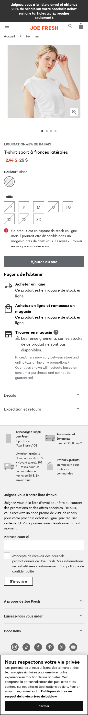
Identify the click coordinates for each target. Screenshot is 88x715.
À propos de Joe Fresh (22, 601)
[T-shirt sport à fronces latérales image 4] (55, 131)
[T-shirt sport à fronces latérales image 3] (51, 131)
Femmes (32, 36)
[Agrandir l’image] (74, 112)
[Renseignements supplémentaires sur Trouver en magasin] (56, 332)
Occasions (12, 630)
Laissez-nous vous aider (23, 615)
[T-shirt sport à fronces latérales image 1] (42, 131)
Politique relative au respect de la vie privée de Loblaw (38, 693)
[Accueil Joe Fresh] (44, 28)
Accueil (9, 36)
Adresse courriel (16, 536)
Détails (10, 395)
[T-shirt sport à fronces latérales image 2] (47, 131)
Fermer (44, 706)
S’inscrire (18, 581)
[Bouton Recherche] (70, 26)
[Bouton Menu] (7, 28)
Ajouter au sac (44, 261)
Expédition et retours (22, 408)
